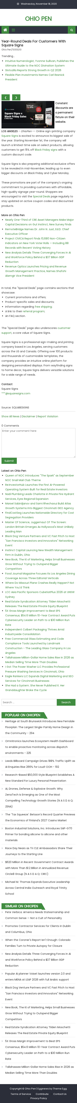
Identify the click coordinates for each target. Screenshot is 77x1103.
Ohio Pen (38, 18)
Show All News (10, 416)
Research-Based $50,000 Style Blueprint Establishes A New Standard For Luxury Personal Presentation (39, 778)
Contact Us (60, 1094)
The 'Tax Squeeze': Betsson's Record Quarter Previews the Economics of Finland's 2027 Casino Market (40, 817)
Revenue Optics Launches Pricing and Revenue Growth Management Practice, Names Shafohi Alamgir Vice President (36, 271)
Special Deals (41, 196)
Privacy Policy (38, 1098)
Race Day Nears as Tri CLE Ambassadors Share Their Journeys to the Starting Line (39, 851)
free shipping (43, 307)
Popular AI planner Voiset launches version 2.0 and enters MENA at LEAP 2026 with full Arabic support (37, 976)
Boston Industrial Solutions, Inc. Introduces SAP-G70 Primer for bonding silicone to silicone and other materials (38, 834)
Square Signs (9, 136)
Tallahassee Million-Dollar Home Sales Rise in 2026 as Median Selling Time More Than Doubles (39, 1070)
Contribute (42, 1094)
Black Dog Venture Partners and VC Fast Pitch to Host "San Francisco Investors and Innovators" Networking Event (40, 540)
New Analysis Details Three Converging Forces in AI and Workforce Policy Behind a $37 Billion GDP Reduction (38, 257)
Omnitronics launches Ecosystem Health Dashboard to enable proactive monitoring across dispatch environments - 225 (39, 747)
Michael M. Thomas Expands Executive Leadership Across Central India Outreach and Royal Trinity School (37, 888)
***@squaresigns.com (15, 393)
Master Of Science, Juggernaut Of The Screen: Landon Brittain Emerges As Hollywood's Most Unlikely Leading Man (39, 526)
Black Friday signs (46, 150)
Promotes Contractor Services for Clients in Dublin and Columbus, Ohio (38, 929)
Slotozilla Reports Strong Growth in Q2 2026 (33, 70)
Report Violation (48, 416)
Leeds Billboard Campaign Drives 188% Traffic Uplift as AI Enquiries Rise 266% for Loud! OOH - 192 (40, 764)
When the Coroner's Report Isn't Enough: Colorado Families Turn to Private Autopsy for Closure (37, 943)
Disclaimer (28, 416)
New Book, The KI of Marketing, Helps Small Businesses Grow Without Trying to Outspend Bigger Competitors (40, 564)
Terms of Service (21, 1094)
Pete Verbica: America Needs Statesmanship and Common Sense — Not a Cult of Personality (37, 915)
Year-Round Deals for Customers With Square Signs (33, 43)
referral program (33, 311)
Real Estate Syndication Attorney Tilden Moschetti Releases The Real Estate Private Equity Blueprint (37, 1030)
